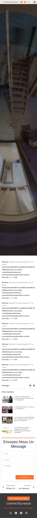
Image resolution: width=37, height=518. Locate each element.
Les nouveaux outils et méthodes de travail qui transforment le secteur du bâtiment (24, 418)
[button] (34, 2)
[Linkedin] (16, 513)
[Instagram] (26, 513)
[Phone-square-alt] (25, 2)
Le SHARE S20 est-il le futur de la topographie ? (24, 407)
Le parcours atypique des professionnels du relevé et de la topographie (23, 398)
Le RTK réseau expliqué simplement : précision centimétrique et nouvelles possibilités (22, 430)
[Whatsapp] (28, 2)
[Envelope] (21, 2)
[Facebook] (21, 513)
